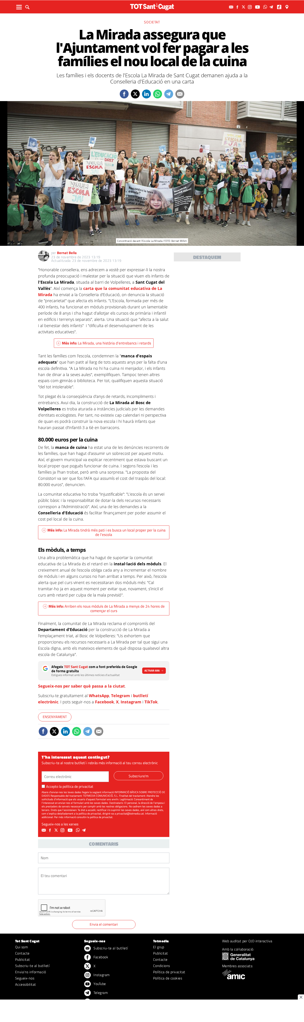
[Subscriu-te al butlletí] (231, 7)
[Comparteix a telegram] (168, 94)
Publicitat (22, 959)
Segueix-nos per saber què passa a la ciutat (81, 686)
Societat (152, 22)
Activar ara (152, 670)
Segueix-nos (24, 978)
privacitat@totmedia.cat (130, 813)
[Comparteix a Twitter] (135, 94)
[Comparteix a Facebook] (124, 94)
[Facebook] (238, 7)
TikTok (151, 701)
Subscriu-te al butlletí (32, 965)
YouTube (99, 983)
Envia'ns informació (30, 972)
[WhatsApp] (265, 7)
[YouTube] (258, 7)
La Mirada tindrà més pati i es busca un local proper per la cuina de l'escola (106, 532)
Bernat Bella (67, 252)
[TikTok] (280, 7)
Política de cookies (167, 978)
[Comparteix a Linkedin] (146, 94)
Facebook (104, 701)
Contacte (22, 953)
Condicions (161, 965)
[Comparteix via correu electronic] (179, 94)
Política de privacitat (169, 972)
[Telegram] (272, 7)
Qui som (21, 947)
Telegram (120, 695)
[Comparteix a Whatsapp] (157, 94)
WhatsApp (99, 695)
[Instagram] (250, 7)
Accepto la (69, 786)
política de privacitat (78, 786)
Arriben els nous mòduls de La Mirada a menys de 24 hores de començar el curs (107, 608)
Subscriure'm (138, 776)
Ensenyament (55, 716)
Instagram (131, 701)
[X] (244, 7)
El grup (158, 947)
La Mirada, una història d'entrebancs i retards (106, 343)
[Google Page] (287, 7)
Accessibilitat (25, 984)
